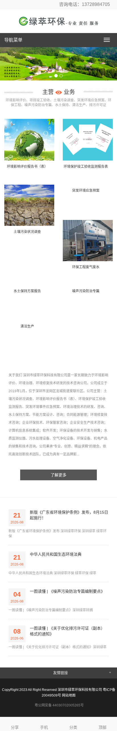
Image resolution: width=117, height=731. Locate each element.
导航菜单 (13, 40)
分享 (15, 727)
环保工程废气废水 (85, 267)
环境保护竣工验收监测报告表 (86, 167)
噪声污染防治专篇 (85, 291)
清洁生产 (27, 326)
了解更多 (58, 475)
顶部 (102, 727)
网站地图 (69, 695)
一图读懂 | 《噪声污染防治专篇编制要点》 (67, 591)
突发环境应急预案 (85, 191)
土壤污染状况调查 (27, 232)
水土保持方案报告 (27, 291)
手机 (44, 727)
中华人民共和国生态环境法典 (56, 554)
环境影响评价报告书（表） (27, 167)
